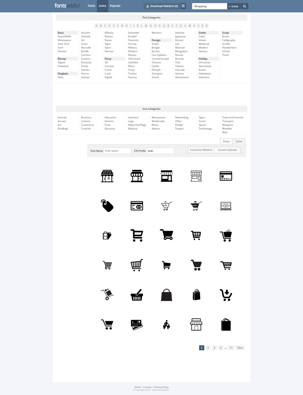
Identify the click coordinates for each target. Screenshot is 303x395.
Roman (179, 55)
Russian (179, 58)
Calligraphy (228, 40)
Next (240, 347)
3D (106, 62)
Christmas (204, 62)
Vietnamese (182, 77)
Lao (177, 43)
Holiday (203, 58)
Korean (179, 40)
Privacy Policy (161, 387)
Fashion (109, 121)
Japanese (180, 36)
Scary (131, 69)
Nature (109, 36)
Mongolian (181, 51)
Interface (133, 117)
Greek (155, 77)
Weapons (227, 124)
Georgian (157, 73)
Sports (202, 124)
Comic (108, 69)
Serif (60, 47)
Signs (108, 43)
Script (225, 32)
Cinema (85, 121)
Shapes (179, 128)
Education (110, 117)
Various (62, 51)
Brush (225, 36)
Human (85, 77)
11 (231, 347)
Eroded (132, 36)
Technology (205, 128)
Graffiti (226, 43)
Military (109, 32)
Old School (134, 58)
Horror (85, 73)
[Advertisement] (151, 94)
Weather (227, 128)
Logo (131, 121)
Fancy (108, 58)
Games (85, 69)
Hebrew (179, 32)
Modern (132, 51)
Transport (228, 121)
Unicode (180, 69)
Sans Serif (63, 43)
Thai (177, 62)
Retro (131, 66)
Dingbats (63, 73)
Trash (225, 55)
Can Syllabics (159, 55)
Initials (202, 40)
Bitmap (62, 58)
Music (155, 124)
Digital (61, 62)
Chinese (156, 62)
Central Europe (160, 58)
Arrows (62, 121)
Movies (132, 55)
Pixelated (63, 66)
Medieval (204, 43)
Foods (84, 66)
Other (178, 121)
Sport (108, 47)
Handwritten (229, 47)
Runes (108, 40)
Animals (85, 36)
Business (86, 117)
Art (83, 40)
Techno (132, 73)
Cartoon (85, 55)
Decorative (205, 66)
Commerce (87, 124)
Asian (84, 43)
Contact (147, 387)
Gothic (202, 32)
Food (107, 124)
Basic (61, 32)
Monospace (64, 40)
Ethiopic (156, 69)
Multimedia (158, 121)
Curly (108, 73)
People (179, 124)
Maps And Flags (137, 124)
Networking (181, 117)
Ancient (85, 32)
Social (202, 121)
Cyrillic (155, 66)
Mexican (180, 47)
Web (224, 132)
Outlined (133, 62)
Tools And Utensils (232, 117)
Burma (156, 51)
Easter (202, 69)
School (226, 51)
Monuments (159, 117)
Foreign (156, 40)
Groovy (132, 43)
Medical (132, 128)
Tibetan (179, 66)
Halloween (205, 73)
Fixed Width (64, 36)
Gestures (110, 128)
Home (137, 387)
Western (156, 32)
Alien (60, 77)
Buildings (63, 128)
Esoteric (85, 58)
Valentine (204, 77)
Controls (86, 128)
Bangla (156, 47)
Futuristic (133, 40)
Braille (85, 51)
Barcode (86, 47)
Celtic (202, 36)
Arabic (155, 43)
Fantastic (86, 62)
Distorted (133, 32)
